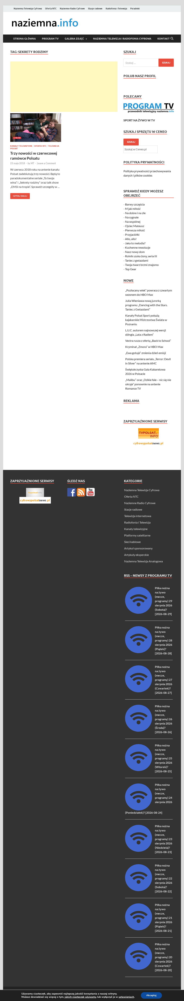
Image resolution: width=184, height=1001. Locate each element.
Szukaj (131, 142)
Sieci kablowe (132, 541)
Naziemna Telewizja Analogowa (143, 561)
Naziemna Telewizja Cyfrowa (28, 8)
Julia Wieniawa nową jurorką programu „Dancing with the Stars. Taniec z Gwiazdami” (146, 305)
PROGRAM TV (50, 38)
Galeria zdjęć (74, 38)
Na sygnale (132, 217)
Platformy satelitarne (137, 535)
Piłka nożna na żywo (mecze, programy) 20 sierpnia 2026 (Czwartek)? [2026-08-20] (163, 957)
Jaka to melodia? (135, 243)
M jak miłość (133, 208)
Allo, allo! (131, 239)
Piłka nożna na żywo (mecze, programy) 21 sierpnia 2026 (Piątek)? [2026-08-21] (163, 917)
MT (32, 163)
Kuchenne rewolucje (137, 247)
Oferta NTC (51, 8)
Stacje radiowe (95, 8)
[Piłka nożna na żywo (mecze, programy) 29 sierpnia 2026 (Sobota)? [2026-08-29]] (138, 612)
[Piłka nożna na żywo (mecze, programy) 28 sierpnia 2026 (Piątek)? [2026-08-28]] (138, 652)
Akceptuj (151, 995)
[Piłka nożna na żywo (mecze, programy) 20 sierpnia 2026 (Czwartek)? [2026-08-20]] (138, 968)
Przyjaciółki (132, 234)
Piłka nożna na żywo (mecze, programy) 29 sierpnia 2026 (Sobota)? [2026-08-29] (163, 601)
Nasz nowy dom (135, 251)
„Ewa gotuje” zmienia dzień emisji (145, 353)
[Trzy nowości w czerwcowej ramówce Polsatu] (35, 127)
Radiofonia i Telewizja (116, 8)
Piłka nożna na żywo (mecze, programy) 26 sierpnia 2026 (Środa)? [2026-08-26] (163, 719)
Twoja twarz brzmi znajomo (142, 264)
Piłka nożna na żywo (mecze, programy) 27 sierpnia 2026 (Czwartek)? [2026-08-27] (163, 679)
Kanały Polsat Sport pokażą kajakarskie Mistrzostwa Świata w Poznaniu (146, 320)
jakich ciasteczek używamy (80, 997)
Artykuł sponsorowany (138, 548)
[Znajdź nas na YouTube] (90, 492)
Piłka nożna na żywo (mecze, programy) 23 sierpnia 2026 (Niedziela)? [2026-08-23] (163, 839)
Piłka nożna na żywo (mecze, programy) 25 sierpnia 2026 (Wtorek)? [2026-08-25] (163, 758)
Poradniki (135, 8)
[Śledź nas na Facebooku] (71, 492)
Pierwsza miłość (135, 230)
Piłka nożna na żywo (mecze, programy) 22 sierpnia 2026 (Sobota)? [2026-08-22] (163, 878)
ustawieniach (126, 997)
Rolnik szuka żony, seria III (141, 256)
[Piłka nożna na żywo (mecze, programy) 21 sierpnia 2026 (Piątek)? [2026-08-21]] (138, 929)
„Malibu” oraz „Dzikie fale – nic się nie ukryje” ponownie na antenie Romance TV (148, 384)
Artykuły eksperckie (136, 554)
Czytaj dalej (18, 195)
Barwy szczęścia (135, 204)
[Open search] (172, 39)
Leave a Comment (46, 163)
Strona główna (24, 38)
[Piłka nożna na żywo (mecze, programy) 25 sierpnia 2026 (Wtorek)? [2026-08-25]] (138, 770)
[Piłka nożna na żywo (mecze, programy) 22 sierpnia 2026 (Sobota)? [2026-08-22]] (138, 890)
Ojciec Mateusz (134, 226)
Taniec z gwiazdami (136, 260)
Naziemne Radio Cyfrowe (72, 8)
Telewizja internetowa (137, 516)
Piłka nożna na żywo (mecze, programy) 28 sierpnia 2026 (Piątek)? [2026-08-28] (163, 640)
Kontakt (163, 38)
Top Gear (130, 269)
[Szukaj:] (148, 63)
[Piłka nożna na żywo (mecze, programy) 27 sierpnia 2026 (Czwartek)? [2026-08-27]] (138, 691)
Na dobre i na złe (135, 213)
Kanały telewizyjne (21, 146)
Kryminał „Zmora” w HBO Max (144, 346)
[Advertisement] (64, 86)
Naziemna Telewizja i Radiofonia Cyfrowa (122, 38)
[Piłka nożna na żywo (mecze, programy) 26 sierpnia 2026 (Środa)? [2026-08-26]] (138, 730)
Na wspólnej (132, 221)
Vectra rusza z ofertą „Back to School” (148, 340)
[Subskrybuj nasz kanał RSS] (81, 492)
